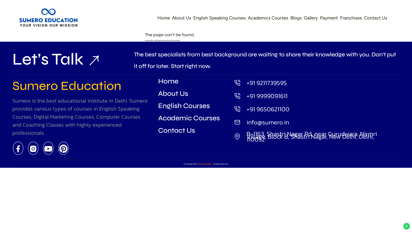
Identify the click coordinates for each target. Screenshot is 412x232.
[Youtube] (48, 148)
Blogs (296, 18)
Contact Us (375, 18)
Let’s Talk (47, 60)
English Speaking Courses (219, 18)
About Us (181, 18)
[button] (406, 226)
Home (163, 18)
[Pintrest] (63, 148)
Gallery (311, 18)
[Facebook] (18, 148)
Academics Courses (268, 18)
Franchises (351, 18)
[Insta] (33, 148)
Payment (329, 18)
